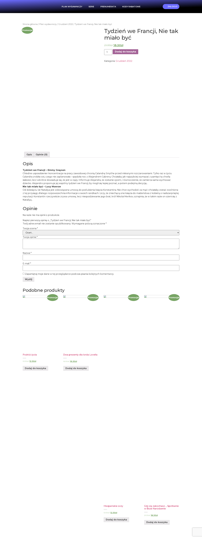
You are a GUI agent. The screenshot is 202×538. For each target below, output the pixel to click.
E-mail (27, 263)
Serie (91, 6)
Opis (29, 154)
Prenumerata (108, 6)
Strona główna (30, 24)
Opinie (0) (41, 154)
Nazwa (27, 253)
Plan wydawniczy (72, 6)
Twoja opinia (30, 237)
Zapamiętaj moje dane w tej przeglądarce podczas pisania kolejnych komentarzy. (69, 274)
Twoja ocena (30, 228)
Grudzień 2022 (65, 24)
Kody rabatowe (131, 6)
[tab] (29, 155)
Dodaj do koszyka (125, 51)
